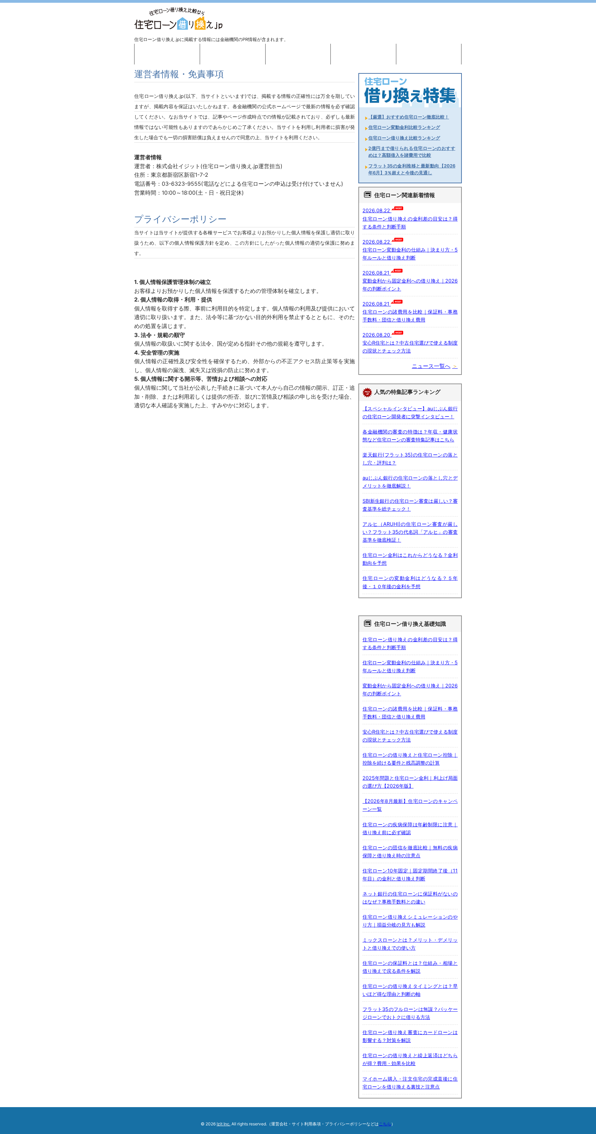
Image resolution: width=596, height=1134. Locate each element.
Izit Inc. (223, 1123)
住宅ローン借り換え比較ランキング (404, 138)
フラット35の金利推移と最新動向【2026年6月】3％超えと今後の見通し (411, 169)
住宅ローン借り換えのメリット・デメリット (232, 54)
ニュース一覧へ (431, 365)
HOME (167, 54)
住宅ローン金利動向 (428, 54)
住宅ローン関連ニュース (363, 54)
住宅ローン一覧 (298, 54)
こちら (385, 1123)
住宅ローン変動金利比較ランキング (404, 127)
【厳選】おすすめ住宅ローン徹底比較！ (408, 117)
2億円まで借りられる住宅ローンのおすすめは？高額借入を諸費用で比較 (411, 152)
